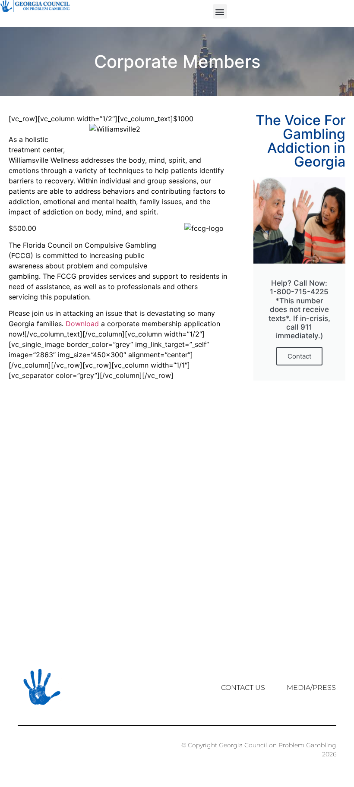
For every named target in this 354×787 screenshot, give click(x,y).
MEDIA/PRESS (311, 687)
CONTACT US (243, 687)
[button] (220, 11)
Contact (299, 356)
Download (83, 323)
